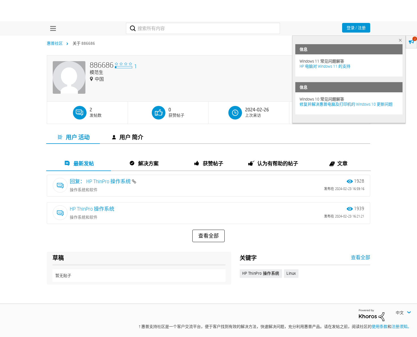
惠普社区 (55, 43)
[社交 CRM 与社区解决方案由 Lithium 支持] (371, 314)
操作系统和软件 (84, 189)
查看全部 (208, 236)
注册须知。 (401, 326)
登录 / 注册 (356, 27)
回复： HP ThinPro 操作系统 (101, 181)
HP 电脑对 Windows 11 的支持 (325, 66)
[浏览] (51, 28)
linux (291, 273)
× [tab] (400, 40)
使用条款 (379, 326)
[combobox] (203, 28)
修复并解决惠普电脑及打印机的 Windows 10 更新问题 (346, 104)
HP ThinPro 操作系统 (92, 209)
